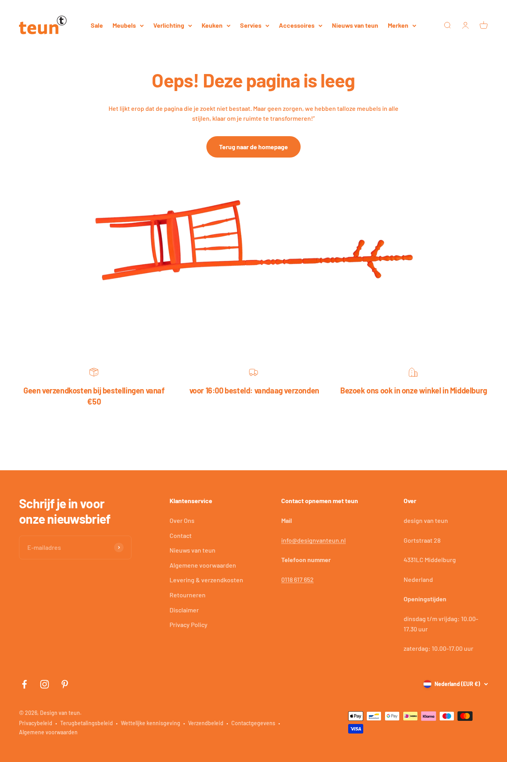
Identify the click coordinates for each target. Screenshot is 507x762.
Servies (250, 25)
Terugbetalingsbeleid (86, 723)
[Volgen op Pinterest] (64, 684)
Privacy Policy (189, 624)
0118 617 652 (297, 579)
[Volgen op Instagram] (44, 684)
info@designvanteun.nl (313, 540)
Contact (181, 535)
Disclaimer (184, 610)
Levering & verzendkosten (206, 579)
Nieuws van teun (355, 25)
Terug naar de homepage (253, 146)
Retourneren (188, 595)
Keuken (212, 25)
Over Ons (182, 520)
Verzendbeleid (205, 723)
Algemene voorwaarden (203, 565)
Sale (97, 25)
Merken (398, 25)
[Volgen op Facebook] (24, 684)
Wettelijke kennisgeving (150, 723)
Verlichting (168, 25)
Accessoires (296, 25)
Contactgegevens (253, 723)
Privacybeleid (35, 723)
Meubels (124, 25)
